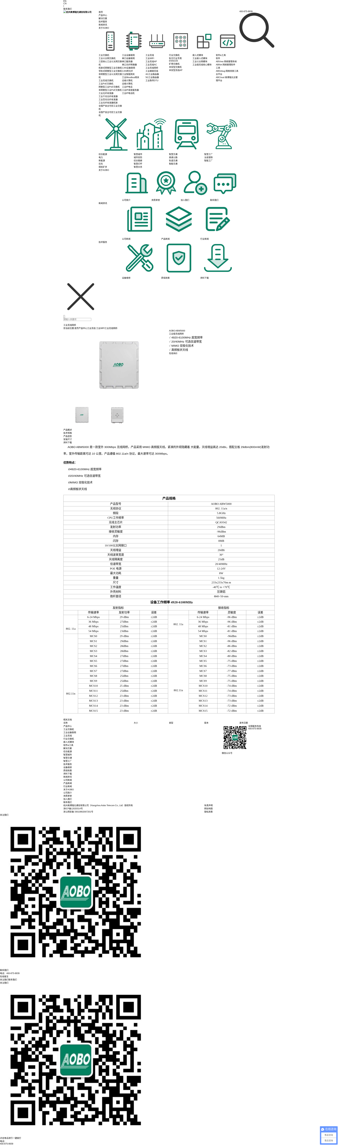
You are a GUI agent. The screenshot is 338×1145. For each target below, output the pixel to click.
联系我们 (67, 802)
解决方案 (103, 18)
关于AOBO (104, 28)
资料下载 (67, 774)
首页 (101, 12)
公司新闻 (67, 780)
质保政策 (67, 770)
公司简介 (67, 793)
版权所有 (128, 805)
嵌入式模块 (68, 742)
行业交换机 (68, 739)
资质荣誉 (67, 796)
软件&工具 (68, 745)
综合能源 (67, 751)
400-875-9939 (6, 1144)
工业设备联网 (69, 732)
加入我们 (67, 799)
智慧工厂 (67, 761)
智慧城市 (67, 755)
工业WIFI (100, 328)
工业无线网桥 (111, 328)
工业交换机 (68, 729)
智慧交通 (67, 758)
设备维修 (67, 767)
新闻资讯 (103, 25)
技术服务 (103, 21)
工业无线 (91, 328)
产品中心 (103, 15)
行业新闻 (67, 786)
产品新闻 (67, 783)
